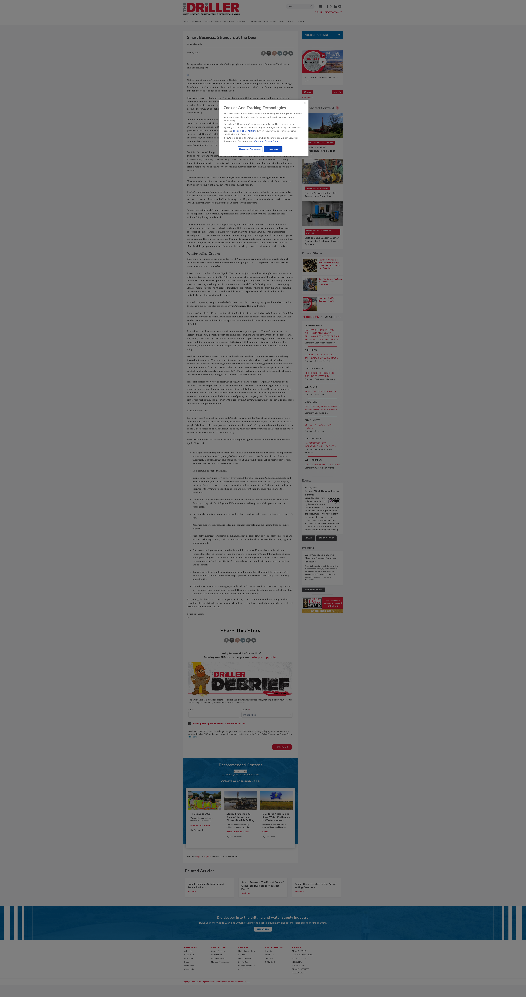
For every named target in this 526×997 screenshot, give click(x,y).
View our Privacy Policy (267, 141)
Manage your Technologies (250, 149)
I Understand (273, 149)
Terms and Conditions (245, 130)
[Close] (305, 103)
